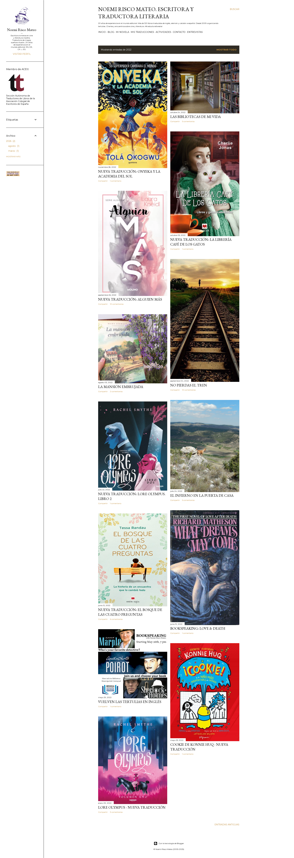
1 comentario (115, 181)
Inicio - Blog (106, 32)
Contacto (179, 32)
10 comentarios (116, 304)
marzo (13, 151)
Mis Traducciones (142, 32)
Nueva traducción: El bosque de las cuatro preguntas (130, 612)
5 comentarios (188, 121)
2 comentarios (116, 391)
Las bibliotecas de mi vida (195, 116)
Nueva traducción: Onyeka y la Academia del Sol (129, 174)
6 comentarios (116, 619)
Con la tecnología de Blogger (171, 843)
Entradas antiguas (227, 824)
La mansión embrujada (120, 386)
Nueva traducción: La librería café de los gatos (201, 242)
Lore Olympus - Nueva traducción (132, 807)
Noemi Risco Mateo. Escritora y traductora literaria (145, 13)
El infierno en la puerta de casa (202, 495)
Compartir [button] (103, 181)
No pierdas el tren (188, 385)
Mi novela (122, 32)
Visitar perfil (22, 54)
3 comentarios (116, 812)
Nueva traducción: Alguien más (130, 299)
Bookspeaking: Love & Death (197, 628)
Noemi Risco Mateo (21, 29)
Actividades (163, 32)
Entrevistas (195, 32)
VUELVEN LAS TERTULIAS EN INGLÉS (129, 701)
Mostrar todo (227, 49)
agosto (13, 146)
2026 (10, 141)
